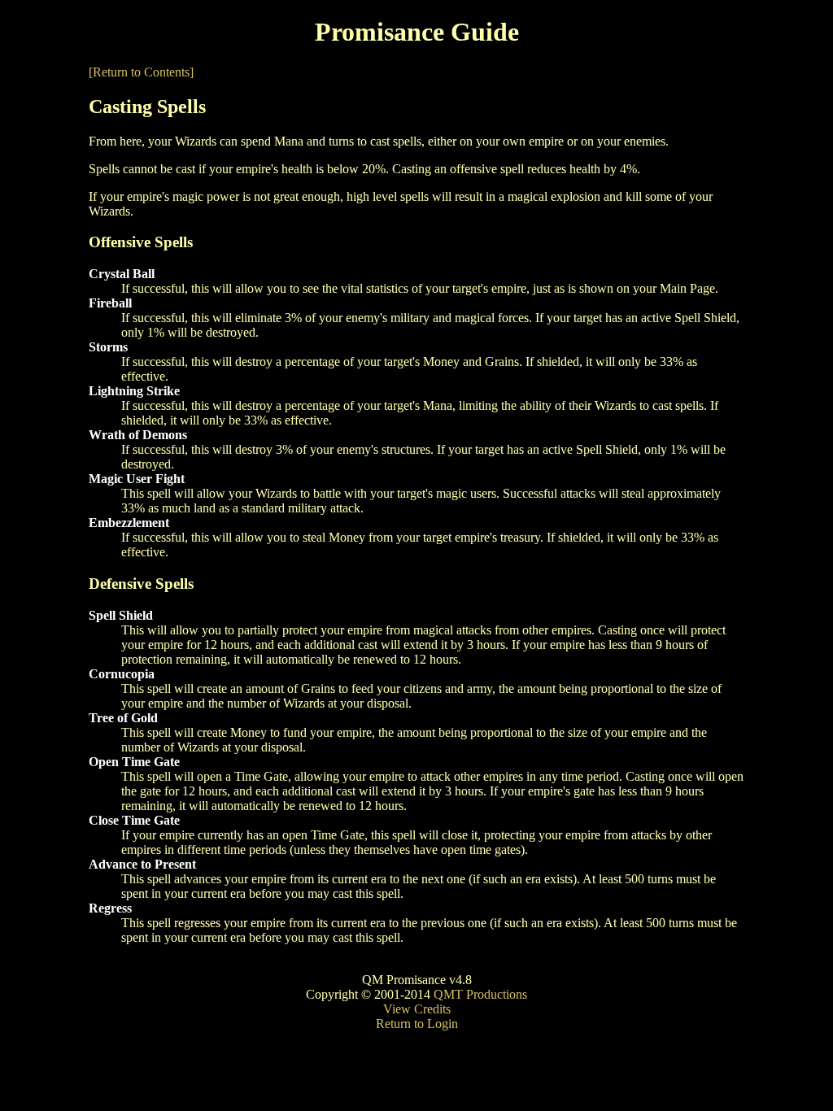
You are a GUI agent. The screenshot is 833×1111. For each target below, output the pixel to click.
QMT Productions (480, 994)
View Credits (417, 1009)
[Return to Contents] (141, 72)
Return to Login (417, 1023)
